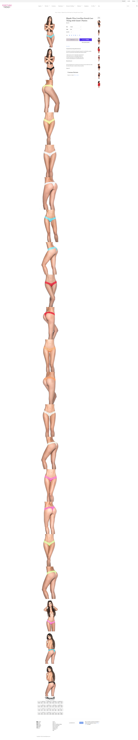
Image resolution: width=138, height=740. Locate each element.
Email (39, 727)
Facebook (39, 721)
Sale (99, 6)
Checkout (133, 1)
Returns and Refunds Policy (57, 724)
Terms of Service (55, 726)
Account (123, 1)
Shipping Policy (55, 727)
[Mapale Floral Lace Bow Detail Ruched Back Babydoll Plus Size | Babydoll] (98, 75)
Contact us (54, 729)
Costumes (54, 6)
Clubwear (79, 6)
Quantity (67, 31)
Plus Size (46, 6)
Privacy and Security (56, 725)
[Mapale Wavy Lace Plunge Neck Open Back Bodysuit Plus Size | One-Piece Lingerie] (98, 41)
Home (56, 12)
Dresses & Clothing (70, 6)
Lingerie (39, 6)
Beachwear (60, 6)
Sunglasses (86, 6)
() (128, 1)
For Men (93, 6)
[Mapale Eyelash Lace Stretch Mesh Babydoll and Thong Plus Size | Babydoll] (98, 49)
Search (54, 721)
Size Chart (68, 46)
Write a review (76, 75)
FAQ (53, 730)
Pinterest (39, 724)
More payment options (85, 42)
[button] (43, 6)
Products (59, 12)
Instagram (39, 725)
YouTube (39, 726)
